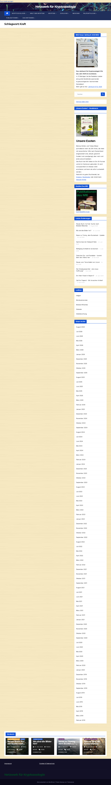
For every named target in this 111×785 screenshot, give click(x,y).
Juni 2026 (79, 336)
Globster (79, 309)
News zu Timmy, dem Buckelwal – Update (67, 743)
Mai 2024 (79, 446)
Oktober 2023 (80, 478)
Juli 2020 (79, 642)
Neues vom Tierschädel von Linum (88, 262)
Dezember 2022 (81, 523)
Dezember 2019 (81, 674)
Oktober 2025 (80, 368)
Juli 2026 (79, 331)
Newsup (62, 782)
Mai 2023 (79, 501)
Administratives (37, 739)
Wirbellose (87, 739)
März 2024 (80, 455)
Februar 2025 (80, 405)
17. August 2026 (14, 746)
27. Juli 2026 (39, 746)
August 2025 (80, 377)
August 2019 (80, 693)
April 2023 (79, 505)
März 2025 (79, 400)
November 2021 (81, 574)
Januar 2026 (80, 354)
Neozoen (76, 13)
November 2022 (81, 528)
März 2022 (79, 560)
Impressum (8, 763)
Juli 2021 (79, 592)
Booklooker (86, 177)
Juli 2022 (79, 546)
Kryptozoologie (18, 13)
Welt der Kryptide (37, 13)
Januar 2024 (80, 464)
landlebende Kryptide (13, 739)
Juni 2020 (79, 647)
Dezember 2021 (81, 569)
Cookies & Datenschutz (47, 763)
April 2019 (79, 711)
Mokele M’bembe (82, 305)
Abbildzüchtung (81, 314)
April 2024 (79, 450)
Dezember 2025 (81, 359)
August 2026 (80, 327)
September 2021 (81, 583)
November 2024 (81, 418)
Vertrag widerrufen (82, 102)
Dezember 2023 (81, 469)
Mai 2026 (79, 341)
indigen (78, 295)
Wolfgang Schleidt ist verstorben (87, 249)
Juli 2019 (79, 697)
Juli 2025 (79, 382)
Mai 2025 (79, 391)
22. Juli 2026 (64, 746)
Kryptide (52, 13)
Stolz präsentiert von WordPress (46, 782)
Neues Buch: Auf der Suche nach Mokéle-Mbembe (16, 743)
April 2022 (79, 555)
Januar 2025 (80, 409)
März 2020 (80, 661)
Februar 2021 (80, 615)
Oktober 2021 (80, 578)
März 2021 (79, 610)
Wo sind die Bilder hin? (83, 230)
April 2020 (79, 656)
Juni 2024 (79, 441)
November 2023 (81, 473)
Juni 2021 (79, 597)
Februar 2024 (80, 459)
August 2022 (80, 542)
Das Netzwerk (28, 18)
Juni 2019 (79, 702)
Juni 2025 (79, 386)
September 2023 (81, 482)
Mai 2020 (79, 651)
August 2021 (80, 587)
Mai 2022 (79, 551)
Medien (23, 739)
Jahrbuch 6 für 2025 (95, 87)
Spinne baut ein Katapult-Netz (86, 242)
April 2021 (79, 606)
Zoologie (64, 13)
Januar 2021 (80, 619)
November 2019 (81, 679)
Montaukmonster (82, 300)
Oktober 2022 (80, 533)
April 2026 (79, 345)
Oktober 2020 (80, 633)
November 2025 (81, 363)
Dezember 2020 (81, 624)
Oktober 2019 (80, 683)
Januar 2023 (80, 519)
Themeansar (70, 782)
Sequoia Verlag (81, 179)
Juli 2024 (79, 437)
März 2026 (80, 350)
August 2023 (80, 487)
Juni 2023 (79, 496)
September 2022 (81, 537)
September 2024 (81, 427)
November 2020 (81, 629)
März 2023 (79, 510)
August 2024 (80, 432)
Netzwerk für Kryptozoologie (55, 6)
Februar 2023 (80, 514)
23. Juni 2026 (90, 746)
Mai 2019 (79, 706)
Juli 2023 (79, 491)
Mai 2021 (79, 601)
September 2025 (81, 373)
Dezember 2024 (81, 414)
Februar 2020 (80, 665)
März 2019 (79, 715)
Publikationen (12, 18)
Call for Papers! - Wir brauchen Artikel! (89, 280)
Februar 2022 (80, 565)
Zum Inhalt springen (6, 1)
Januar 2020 (80, 670)
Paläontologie (89, 13)
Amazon (79, 177)
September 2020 (81, 638)
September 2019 (81, 688)
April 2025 (79, 395)
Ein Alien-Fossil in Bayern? (85, 276)
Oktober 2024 (81, 423)
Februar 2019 (80, 720)
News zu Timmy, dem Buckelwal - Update (90, 235)
